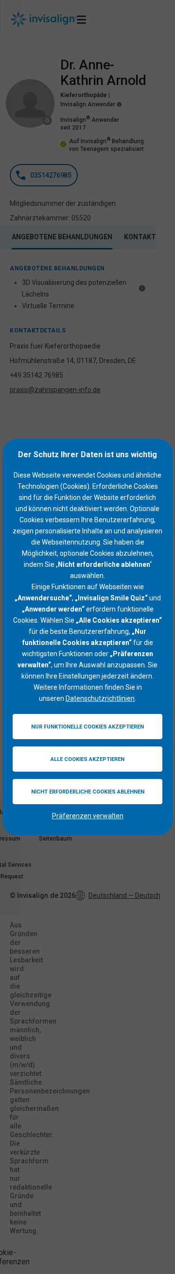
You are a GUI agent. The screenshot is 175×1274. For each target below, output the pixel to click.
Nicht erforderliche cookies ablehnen (87, 792)
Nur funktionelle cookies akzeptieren (87, 727)
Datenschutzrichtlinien (100, 698)
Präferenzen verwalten (87, 816)
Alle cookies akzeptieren (87, 759)
